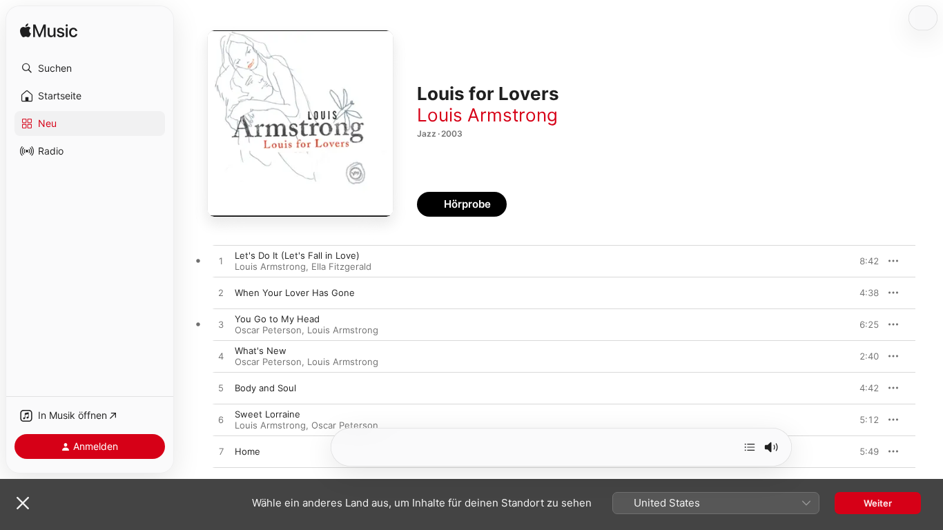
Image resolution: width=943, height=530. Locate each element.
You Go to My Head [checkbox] (277, 318)
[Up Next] (749, 447)
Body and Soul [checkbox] (265, 387)
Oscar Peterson (268, 329)
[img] (48, 31)
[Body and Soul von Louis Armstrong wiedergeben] (221, 388)
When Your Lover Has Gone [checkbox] (295, 292)
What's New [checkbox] (260, 350)
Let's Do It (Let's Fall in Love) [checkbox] (297, 255)
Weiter (878, 503)
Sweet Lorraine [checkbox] (267, 414)
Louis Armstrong (487, 115)
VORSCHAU (860, 261)
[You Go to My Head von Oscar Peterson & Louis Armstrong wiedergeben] (221, 325)
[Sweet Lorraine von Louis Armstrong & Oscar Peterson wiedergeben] (221, 420)
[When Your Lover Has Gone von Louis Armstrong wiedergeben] (221, 293)
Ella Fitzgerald (341, 266)
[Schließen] (23, 503)
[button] (89, 68)
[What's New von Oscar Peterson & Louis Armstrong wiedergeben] (221, 357)
